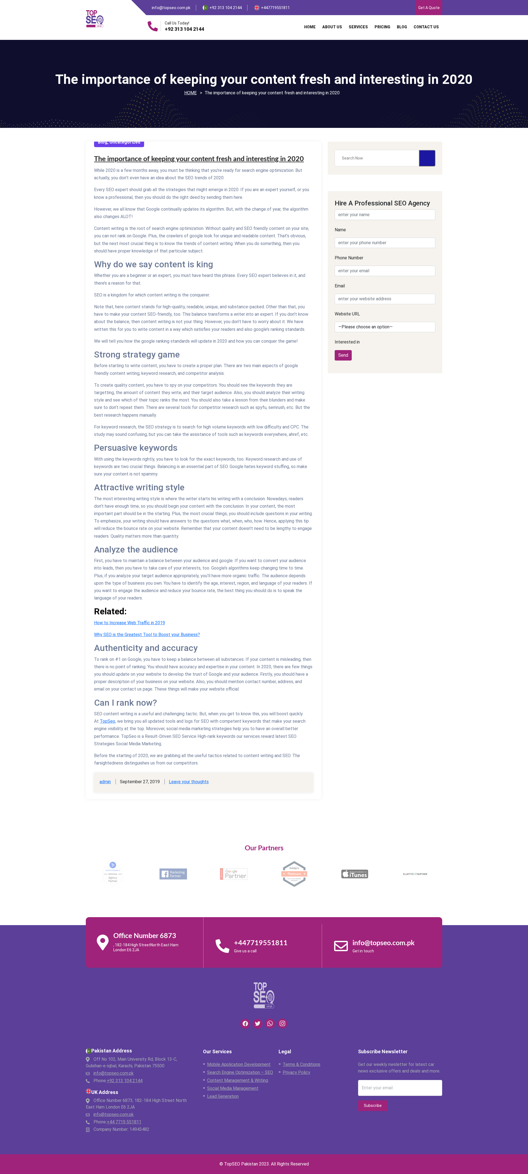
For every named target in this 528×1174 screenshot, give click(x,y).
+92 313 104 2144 (184, 29)
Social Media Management (232, 1088)
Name (340, 229)
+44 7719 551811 (124, 1121)
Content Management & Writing (237, 1080)
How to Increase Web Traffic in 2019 (129, 622)
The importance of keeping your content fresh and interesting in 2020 (199, 159)
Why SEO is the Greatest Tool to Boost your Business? (147, 634)
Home (310, 27)
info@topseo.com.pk (171, 7)
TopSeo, (108, 721)
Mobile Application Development (239, 1064)
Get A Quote (429, 8)
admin (105, 781)
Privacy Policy (296, 1072)
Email (340, 285)
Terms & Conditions (301, 1064)
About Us (332, 27)
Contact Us (426, 27)
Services (358, 27)
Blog (402, 27)
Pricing (382, 27)
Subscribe (373, 1105)
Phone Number (349, 257)
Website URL (347, 314)
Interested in (347, 342)
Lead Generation (223, 1096)
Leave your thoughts (189, 781)
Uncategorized (124, 142)
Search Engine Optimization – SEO (240, 1072)
